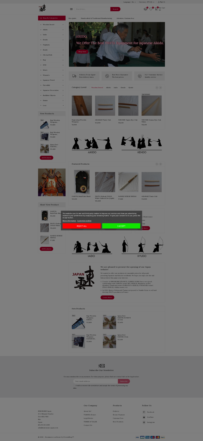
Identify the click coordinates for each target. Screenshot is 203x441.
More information (69, 221)
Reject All (82, 226)
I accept (121, 226)
